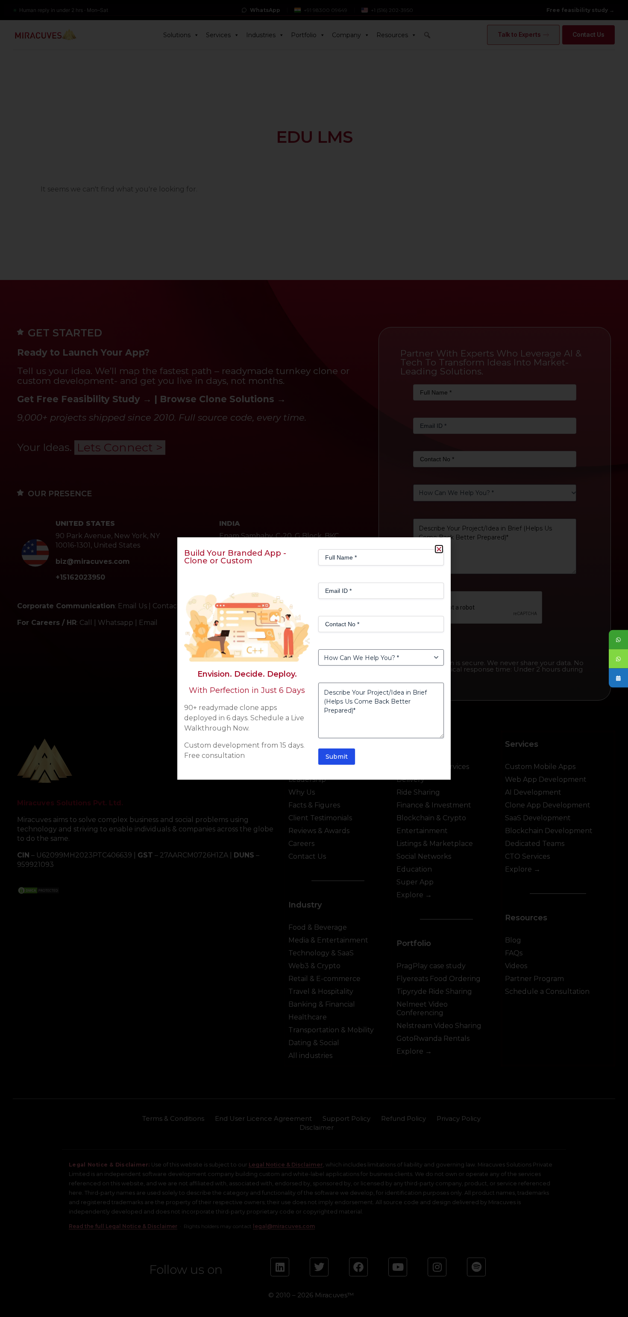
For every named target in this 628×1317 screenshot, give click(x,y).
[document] (314, 658)
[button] (439, 549)
